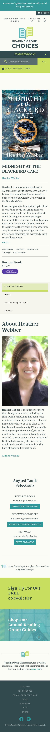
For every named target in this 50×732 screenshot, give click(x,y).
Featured (25, 687)
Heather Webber (11, 178)
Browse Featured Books (25, 506)
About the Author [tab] (14, 287)
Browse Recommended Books (25, 524)
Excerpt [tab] (9, 311)
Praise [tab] (8, 295)
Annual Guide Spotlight (25, 695)
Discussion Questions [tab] (16, 303)
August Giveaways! (25, 570)
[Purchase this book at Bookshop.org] (10, 271)
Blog (25, 708)
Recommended (25, 691)
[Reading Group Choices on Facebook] (21, 719)
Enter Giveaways (25, 542)
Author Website (10, 456)
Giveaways (25, 703)
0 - (45, 13)
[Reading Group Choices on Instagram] (29, 719)
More (25, 699)
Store (25, 712)
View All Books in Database (17, 69)
